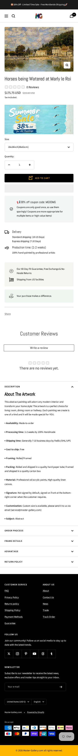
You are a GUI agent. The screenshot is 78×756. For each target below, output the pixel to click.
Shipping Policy (12, 610)
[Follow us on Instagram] (17, 654)
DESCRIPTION (12, 386)
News (45, 604)
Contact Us (48, 597)
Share (8, 314)
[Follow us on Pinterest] (26, 654)
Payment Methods (14, 617)
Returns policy (12, 604)
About (46, 591)
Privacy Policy (12, 597)
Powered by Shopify (35, 712)
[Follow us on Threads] (43, 654)
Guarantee (10, 623)
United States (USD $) (16, 701)
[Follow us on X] (9, 654)
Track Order (49, 617)
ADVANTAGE (11, 551)
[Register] (61, 687)
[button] (39, 188)
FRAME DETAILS (13, 541)
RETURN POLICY (14, 561)
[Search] (13, 16)
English (37, 701)
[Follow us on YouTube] (34, 654)
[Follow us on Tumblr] (51, 654)
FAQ (7, 591)
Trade (46, 610)
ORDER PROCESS (14, 530)
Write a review (39, 348)
